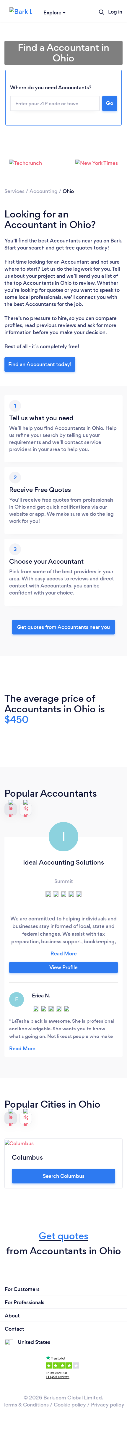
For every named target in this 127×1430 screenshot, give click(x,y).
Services (14, 191)
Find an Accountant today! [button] (39, 364)
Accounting (44, 191)
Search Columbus (63, 1176)
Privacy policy (107, 1404)
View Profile (63, 967)
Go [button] (109, 103)
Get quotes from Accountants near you (63, 627)
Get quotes (63, 1236)
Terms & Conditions (26, 1404)
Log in (115, 11)
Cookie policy (70, 1404)
